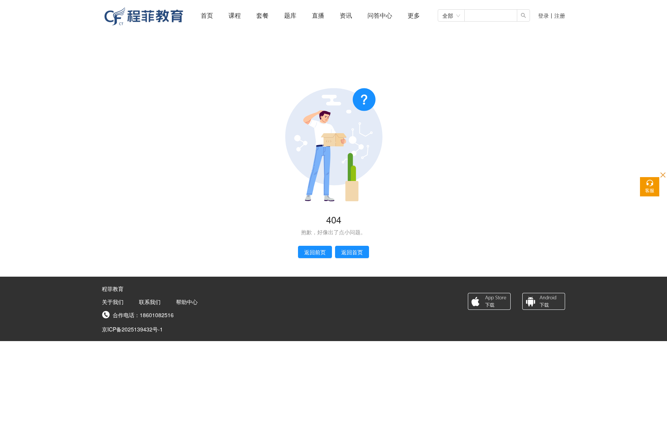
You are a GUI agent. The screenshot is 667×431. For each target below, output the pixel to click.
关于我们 (113, 302)
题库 (290, 15)
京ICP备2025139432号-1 (132, 329)
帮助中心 (187, 302)
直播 (318, 15)
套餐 (262, 15)
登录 (543, 15)
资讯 (346, 15)
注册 (559, 15)
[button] (414, 15)
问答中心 (379, 15)
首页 (207, 15)
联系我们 (150, 302)
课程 (235, 15)
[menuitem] (207, 15)
